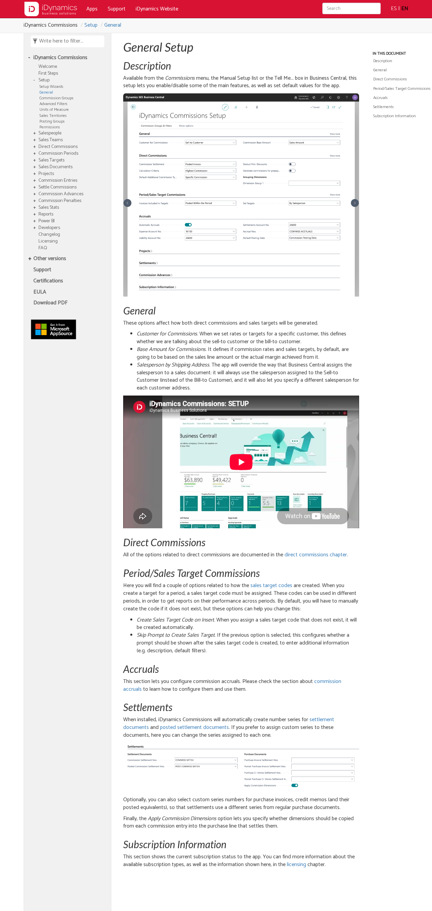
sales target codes (271, 585)
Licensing (48, 241)
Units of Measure (54, 109)
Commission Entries (57, 180)
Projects (46, 174)
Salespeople (49, 133)
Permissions (49, 127)
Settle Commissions (57, 187)
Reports (45, 214)
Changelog (49, 234)
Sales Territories (53, 116)
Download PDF (50, 303)
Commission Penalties (59, 201)
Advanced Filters (53, 104)
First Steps (48, 73)
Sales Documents (55, 167)
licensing (296, 864)
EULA (39, 292)
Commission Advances (60, 194)
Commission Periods (58, 153)
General (112, 25)
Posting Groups (52, 121)
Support (117, 9)
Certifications (48, 281)
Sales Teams (50, 140)
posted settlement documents (194, 727)
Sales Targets (51, 160)
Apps (92, 9)
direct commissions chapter (316, 554)
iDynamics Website (157, 9)
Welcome (47, 67)
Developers (49, 228)
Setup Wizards (51, 87)
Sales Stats (48, 207)
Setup (91, 25)
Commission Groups (56, 98)
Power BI (46, 221)
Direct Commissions (58, 147)
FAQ (42, 248)
